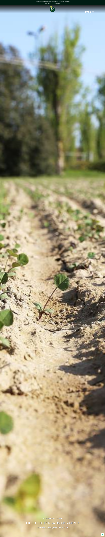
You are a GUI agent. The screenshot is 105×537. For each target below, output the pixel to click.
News (45, 9)
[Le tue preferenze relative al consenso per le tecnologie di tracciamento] (102, 534)
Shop (88, 9)
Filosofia (36, 9)
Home (13, 9)
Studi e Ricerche (61, 9)
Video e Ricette (73, 9)
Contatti (82, 9)
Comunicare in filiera (24, 9)
